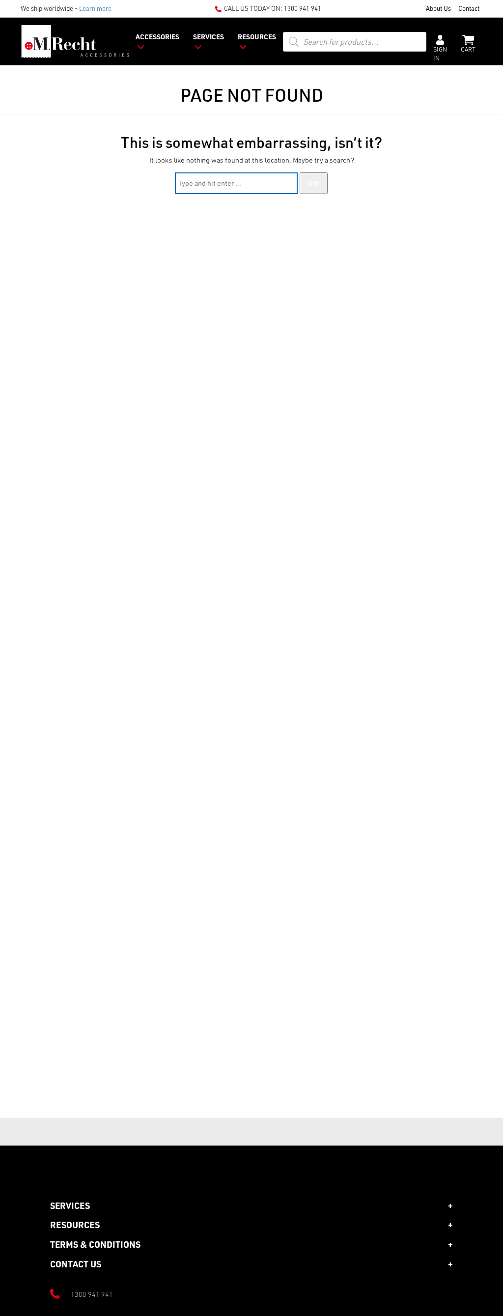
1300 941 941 (302, 8)
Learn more (95, 8)
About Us (438, 8)
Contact (468, 8)
